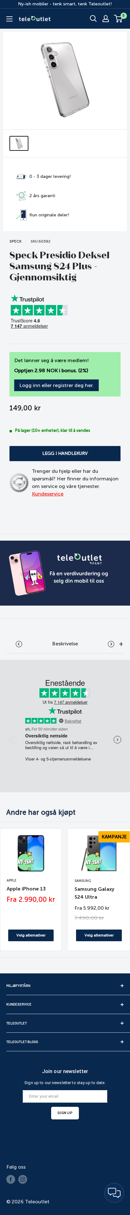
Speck (15, 241)
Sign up (65, 1113)
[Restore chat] (114, 1192)
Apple (11, 880)
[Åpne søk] (93, 18)
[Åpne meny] (9, 18)
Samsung (82, 881)
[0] (118, 18)
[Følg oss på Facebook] (10, 1179)
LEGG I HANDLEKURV (65, 453)
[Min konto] (106, 18)
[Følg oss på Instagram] (22, 1179)
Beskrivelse (65, 644)
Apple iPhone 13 (26, 889)
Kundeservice (47, 494)
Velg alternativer (30, 935)
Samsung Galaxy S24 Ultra (94, 893)
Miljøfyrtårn (18, 985)
